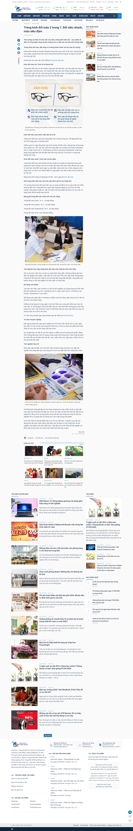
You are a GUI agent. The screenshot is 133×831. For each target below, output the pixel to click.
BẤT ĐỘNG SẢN (45, 16)
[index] (36, 7)
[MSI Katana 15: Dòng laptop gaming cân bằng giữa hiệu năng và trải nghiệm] (24, 507)
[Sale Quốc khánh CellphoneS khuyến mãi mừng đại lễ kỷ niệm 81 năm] (90, 34)
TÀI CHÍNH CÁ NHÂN (83, 16)
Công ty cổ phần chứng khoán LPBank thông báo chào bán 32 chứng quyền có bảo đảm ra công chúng (109, 568)
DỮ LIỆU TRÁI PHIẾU (78, 20)
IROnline (33, 801)
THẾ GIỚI (74, 16)
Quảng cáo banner (17, 786)
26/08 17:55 (99, 41)
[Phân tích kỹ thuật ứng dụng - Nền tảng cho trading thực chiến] (90, 547)
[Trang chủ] (19, 744)
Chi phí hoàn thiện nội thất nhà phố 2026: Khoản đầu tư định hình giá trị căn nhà (108, 46)
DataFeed (14, 801)
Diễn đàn (92, 2)
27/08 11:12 (99, 74)
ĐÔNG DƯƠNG (101, 16)
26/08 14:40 (50, 640)
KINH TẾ (68, 16)
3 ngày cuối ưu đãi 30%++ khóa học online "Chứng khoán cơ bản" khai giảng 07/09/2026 (103, 524)
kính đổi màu (68, 177)
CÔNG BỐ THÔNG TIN (26, 20)
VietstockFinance (70, 2)
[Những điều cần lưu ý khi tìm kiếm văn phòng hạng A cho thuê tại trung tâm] (90, 77)
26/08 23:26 (95, 623)
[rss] (120, 2)
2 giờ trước (50, 498)
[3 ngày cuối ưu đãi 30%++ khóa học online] (104, 508)
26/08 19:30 (95, 604)
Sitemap (76, 825)
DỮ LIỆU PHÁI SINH (67, 20)
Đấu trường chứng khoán (82, 2)
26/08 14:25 (50, 663)
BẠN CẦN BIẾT (42, 498)
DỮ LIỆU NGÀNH (44, 20)
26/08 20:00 (95, 595)
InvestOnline (15, 807)
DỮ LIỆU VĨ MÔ (35, 20)
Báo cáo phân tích (17, 790)
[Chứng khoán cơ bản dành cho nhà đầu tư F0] (90, 556)
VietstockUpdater (35, 804)
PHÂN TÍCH (92, 16)
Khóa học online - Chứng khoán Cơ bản (65, 759)
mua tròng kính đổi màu (52, 438)
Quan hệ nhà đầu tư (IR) (19, 782)
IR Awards (98, 2)
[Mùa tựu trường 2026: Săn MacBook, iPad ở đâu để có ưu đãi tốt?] (90, 67)
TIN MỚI (19, 16)
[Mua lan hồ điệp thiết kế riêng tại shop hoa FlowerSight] (24, 649)
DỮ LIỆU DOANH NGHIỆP (55, 20)
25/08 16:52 (50, 711)
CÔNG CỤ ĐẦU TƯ (89, 20)
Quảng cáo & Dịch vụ (114, 825)
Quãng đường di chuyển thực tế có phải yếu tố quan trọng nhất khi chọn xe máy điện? (109, 57)
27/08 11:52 (99, 31)
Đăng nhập (110, 2)
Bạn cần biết (89, 520)
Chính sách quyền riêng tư (97, 825)
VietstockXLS (15, 804)
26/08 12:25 (99, 64)
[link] (114, 15)
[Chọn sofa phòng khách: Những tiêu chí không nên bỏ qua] (24, 578)
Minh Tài (81, 432)
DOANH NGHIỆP (36, 16)
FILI (73, 434)
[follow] (12, 829)
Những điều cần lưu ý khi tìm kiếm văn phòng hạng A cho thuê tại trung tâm (109, 79)
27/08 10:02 (95, 613)
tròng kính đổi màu (57, 60)
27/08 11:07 (50, 569)
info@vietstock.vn (87, 746)
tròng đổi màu (68, 315)
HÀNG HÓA (61, 16)
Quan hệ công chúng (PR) (19, 778)
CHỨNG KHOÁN (27, 16)
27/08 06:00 (95, 586)
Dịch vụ (104, 2)
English (116, 2)
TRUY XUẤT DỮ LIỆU (100, 20)
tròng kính (30, 438)
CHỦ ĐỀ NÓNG (15, 20)
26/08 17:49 (99, 53)
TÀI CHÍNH (54, 16)
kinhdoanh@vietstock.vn (61, 746)
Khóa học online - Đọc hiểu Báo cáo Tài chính (67, 781)
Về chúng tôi (84, 825)
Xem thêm (48, 735)
